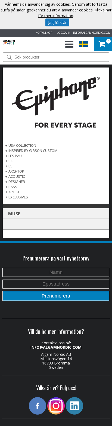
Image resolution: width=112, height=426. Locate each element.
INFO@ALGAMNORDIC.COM (92, 33)
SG (10, 160)
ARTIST (14, 191)
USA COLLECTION (22, 145)
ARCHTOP (16, 171)
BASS (12, 186)
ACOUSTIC (16, 176)
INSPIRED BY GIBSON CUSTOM (32, 150)
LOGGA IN (62, 33)
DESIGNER (16, 181)
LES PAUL (15, 155)
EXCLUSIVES (18, 197)
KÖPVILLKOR (43, 33)
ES (10, 166)
